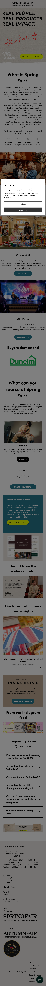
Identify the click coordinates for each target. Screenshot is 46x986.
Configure (23, 204)
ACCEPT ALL (23, 210)
